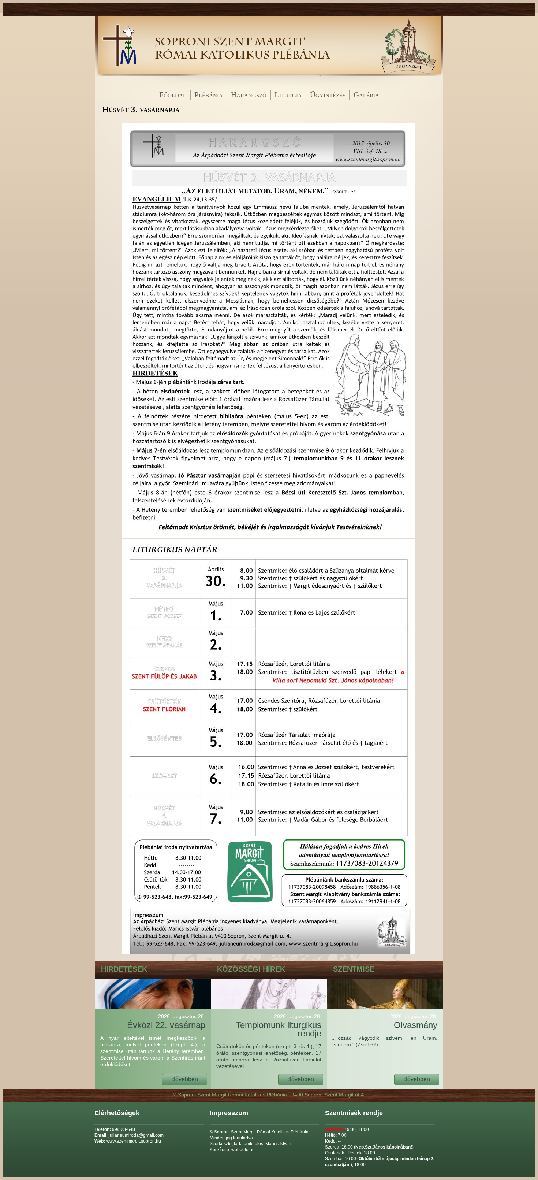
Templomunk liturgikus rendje (278, 1025)
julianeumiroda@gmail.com (136, 1135)
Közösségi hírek (251, 969)
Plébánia (208, 94)
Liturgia (288, 94)
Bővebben (184, 1079)
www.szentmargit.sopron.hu (133, 1141)
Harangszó (248, 94)
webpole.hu (243, 1149)
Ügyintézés (327, 94)
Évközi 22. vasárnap (166, 1021)
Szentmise (353, 969)
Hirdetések (124, 969)
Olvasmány (413, 1021)
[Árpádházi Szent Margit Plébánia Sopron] (118, 74)
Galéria (366, 94)
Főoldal (172, 94)
